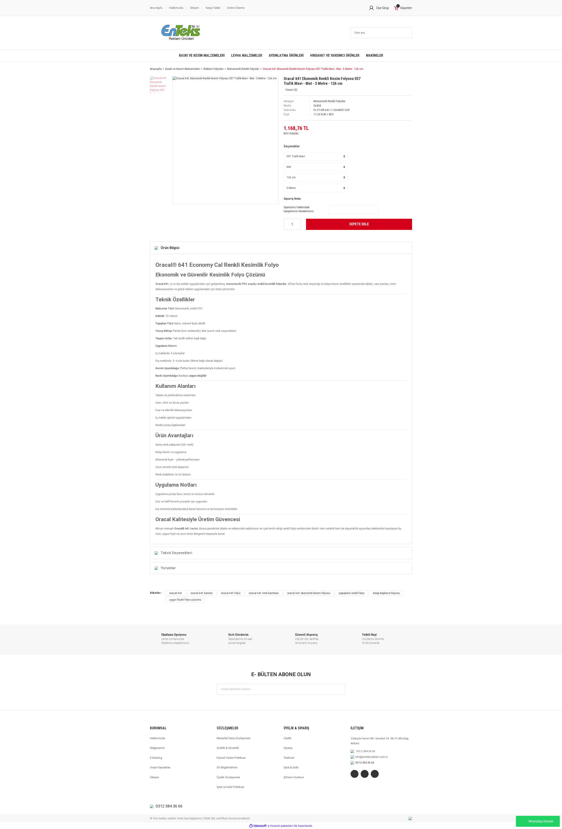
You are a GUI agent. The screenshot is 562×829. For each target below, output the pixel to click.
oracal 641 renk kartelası (264, 593)
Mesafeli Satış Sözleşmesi (233, 738)
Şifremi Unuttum (294, 777)
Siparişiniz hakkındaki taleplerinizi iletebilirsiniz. (299, 209)
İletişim (194, 7)
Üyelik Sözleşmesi (228, 777)
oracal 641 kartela (202, 593)
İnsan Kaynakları (160, 767)
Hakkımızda (176, 7)
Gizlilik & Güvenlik (228, 748)
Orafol (317, 105)
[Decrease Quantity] (286, 224)
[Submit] (339, 689)
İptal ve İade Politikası (230, 787)
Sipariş (288, 748)
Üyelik (287, 738)
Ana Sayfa (156, 7)
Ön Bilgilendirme (227, 767)
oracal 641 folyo (230, 593)
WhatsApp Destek (540, 821)
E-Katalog (156, 757)
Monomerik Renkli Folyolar (329, 101)
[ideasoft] (258, 826)
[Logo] (180, 33)
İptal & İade (291, 767)
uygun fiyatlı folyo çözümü (185, 599)
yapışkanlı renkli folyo (351, 593)
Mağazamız (157, 748)
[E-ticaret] (280, 826)
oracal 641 (175, 593)
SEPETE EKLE (359, 224)
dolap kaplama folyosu (386, 593)
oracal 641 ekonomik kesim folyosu (308, 593)
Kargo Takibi (213, 7)
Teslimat (289, 757)
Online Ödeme (236, 7)
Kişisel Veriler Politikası (231, 757)
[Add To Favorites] (389, 80)
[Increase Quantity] (298, 224)
